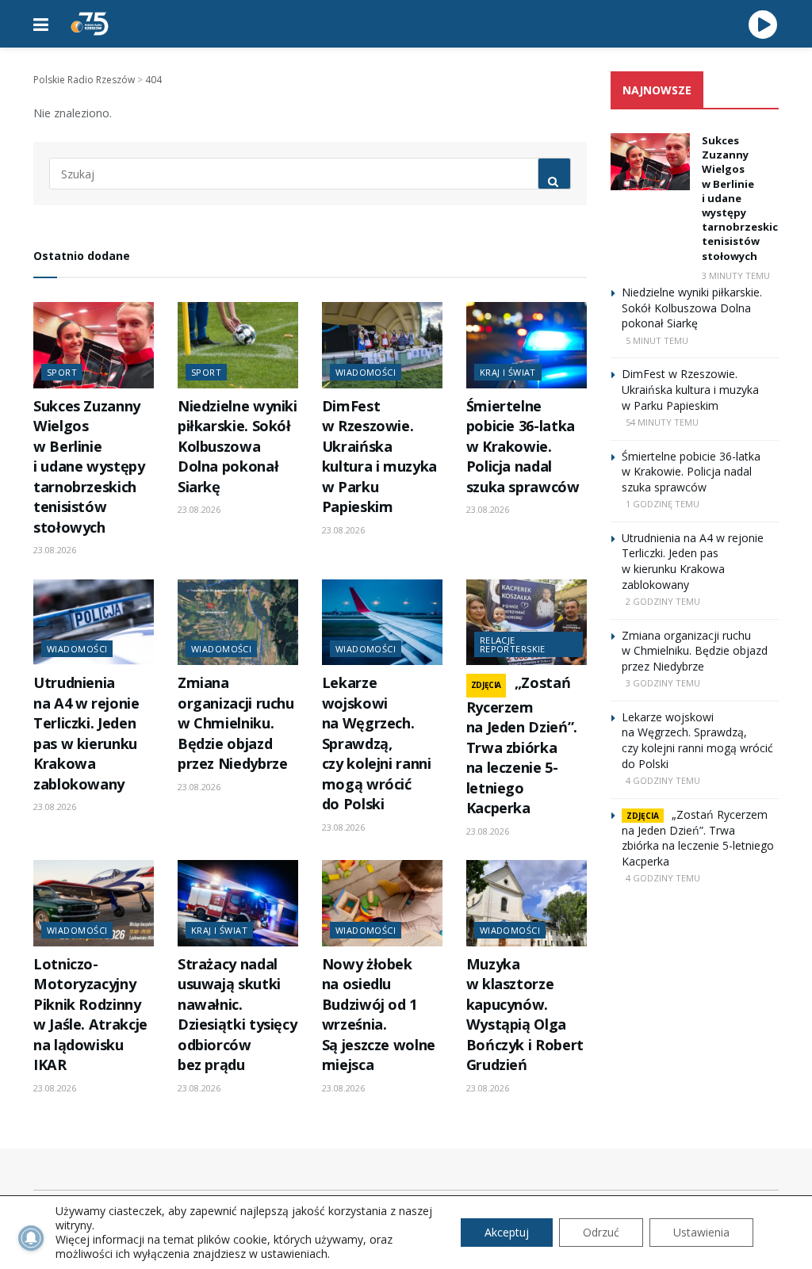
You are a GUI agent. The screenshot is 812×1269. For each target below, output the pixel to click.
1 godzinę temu (662, 504)
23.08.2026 (54, 550)
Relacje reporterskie (513, 644)
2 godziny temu (663, 601)
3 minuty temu (736, 275)
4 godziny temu (663, 780)
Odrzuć (601, 1232)
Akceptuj (507, 1232)
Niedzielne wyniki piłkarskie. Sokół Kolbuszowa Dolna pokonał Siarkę (237, 446)
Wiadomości (365, 372)
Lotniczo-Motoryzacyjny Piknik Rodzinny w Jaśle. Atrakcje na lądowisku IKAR (90, 1014)
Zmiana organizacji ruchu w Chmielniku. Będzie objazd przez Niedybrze (236, 723)
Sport (62, 372)
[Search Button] (554, 173)
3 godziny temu (663, 683)
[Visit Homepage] (89, 24)
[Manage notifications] (31, 1238)
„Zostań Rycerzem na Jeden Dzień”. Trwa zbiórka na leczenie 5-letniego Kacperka (521, 745)
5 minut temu (657, 340)
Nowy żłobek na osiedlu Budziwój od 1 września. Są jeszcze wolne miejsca (378, 1014)
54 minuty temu (662, 422)
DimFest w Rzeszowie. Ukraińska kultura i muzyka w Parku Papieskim (379, 456)
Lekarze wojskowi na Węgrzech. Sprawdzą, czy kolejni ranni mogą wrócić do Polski (376, 743)
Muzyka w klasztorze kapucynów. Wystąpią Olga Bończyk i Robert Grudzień (525, 1014)
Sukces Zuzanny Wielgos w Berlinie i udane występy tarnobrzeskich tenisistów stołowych (89, 466)
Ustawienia (701, 1232)
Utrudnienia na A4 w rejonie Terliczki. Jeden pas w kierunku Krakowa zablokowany (86, 733)
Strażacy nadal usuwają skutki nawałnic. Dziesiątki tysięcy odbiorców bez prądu (237, 1014)
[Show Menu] (40, 24)
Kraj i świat (508, 372)
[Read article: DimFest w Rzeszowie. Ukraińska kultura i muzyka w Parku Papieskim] (382, 345)
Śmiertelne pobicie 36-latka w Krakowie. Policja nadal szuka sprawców (523, 446)
